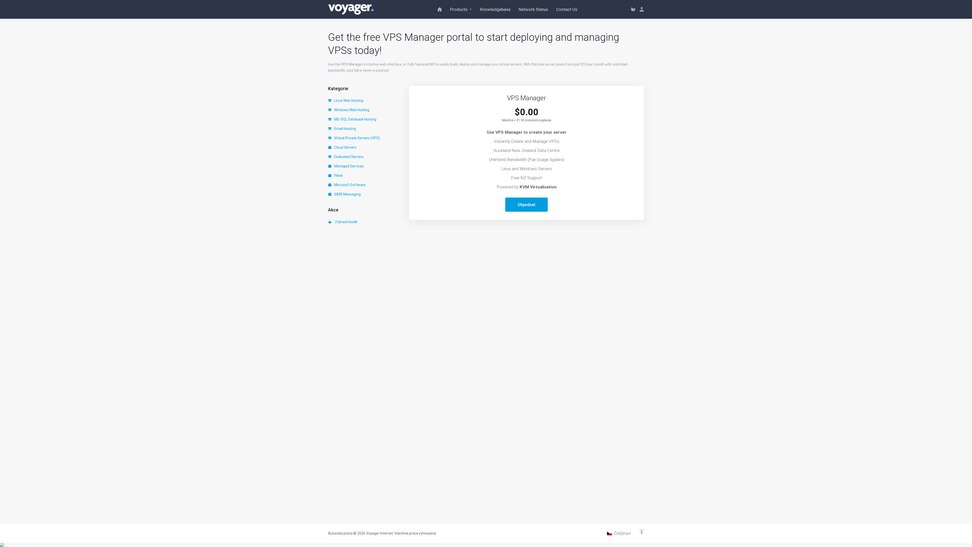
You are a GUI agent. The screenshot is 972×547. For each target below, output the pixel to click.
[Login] (640, 9)
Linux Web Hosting (348, 101)
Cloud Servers (344, 147)
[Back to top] (641, 532)
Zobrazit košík (345, 222)
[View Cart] (633, 9)
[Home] (439, 9)
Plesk (338, 175)
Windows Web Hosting (351, 110)
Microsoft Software (349, 185)
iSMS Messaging (347, 194)
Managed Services (348, 166)
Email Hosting (344, 129)
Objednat (526, 204)
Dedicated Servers (348, 157)
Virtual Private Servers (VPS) (356, 138)
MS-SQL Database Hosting (354, 119)
